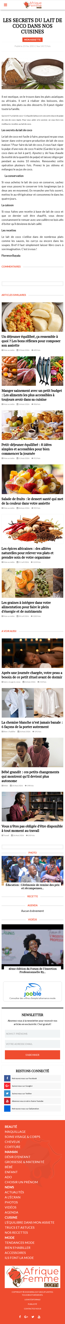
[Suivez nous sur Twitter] (33, 1316)
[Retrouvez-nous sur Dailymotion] (45, 1316)
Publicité (32, 1304)
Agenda (11, 1212)
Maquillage (15, 1131)
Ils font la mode (19, 1257)
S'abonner (32, 1054)
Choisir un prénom (21, 1182)
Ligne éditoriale (33, 1299)
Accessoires (15, 1252)
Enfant (11, 1172)
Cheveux (12, 1141)
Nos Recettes (16, 1232)
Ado (8, 1177)
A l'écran (13, 1197)
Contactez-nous (32, 1308)
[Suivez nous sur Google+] (26, 1316)
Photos (11, 1202)
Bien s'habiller (17, 1247)
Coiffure (13, 1146)
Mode (10, 1237)
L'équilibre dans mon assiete (29, 1222)
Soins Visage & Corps (22, 1136)
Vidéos (10, 1207)
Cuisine (11, 1217)
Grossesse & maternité (24, 1162)
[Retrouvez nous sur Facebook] (20, 1316)
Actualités (14, 1192)
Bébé (9, 1167)
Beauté (11, 1126)
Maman (11, 1151)
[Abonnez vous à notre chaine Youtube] (39, 1316)
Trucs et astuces (20, 1227)
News (9, 1187)
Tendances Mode (20, 1242)
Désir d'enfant (17, 1157)
